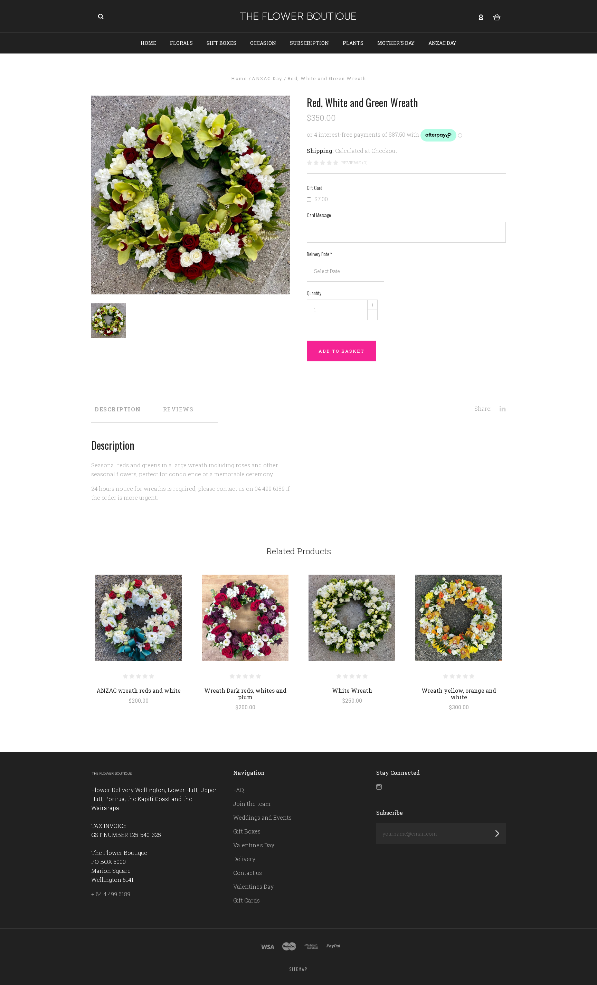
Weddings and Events (262, 817)
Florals (181, 43)
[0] (497, 16)
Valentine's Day (253, 845)
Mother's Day (396, 43)
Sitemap (298, 969)
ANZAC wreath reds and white (138, 690)
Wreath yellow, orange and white (458, 694)
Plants (353, 43)
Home (148, 43)
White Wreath (352, 690)
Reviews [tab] (178, 409)
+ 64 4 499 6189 (110, 894)
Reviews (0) (354, 162)
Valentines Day (253, 886)
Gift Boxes (221, 43)
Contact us (247, 872)
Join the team (252, 803)
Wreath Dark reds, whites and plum (245, 694)
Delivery (244, 858)
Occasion (263, 43)
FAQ (238, 789)
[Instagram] (379, 787)
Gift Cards (246, 900)
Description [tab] (118, 409)
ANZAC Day (442, 43)
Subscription (309, 43)
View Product (138, 618)
